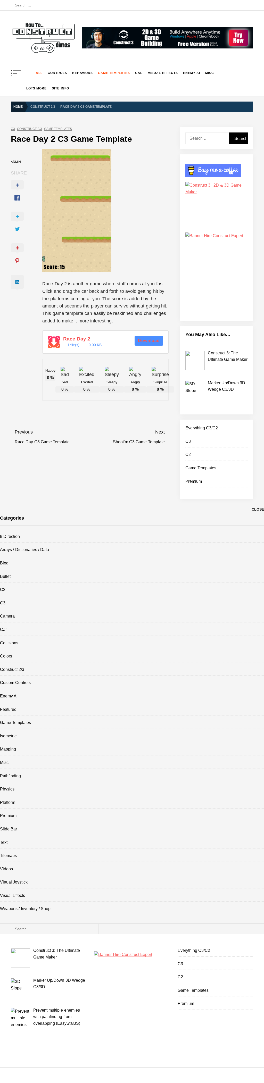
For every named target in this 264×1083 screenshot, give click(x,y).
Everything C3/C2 (201, 428)
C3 (13, 129)
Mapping (8, 749)
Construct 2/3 (29, 129)
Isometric (8, 736)
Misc (209, 73)
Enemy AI (191, 73)
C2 (188, 454)
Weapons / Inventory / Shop (25, 908)
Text (3, 842)
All (39, 73)
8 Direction (10, 536)
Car (139, 73)
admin (16, 162)
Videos (6, 869)
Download (149, 340)
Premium (193, 481)
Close (258, 509)
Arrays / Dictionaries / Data (24, 549)
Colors (6, 656)
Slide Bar (8, 829)
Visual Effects (163, 73)
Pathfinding (10, 776)
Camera (7, 616)
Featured (8, 709)
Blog (4, 563)
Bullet (5, 576)
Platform (7, 802)
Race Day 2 (76, 338)
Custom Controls (15, 682)
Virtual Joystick (14, 882)
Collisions (9, 643)
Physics (7, 789)
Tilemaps (8, 855)
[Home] (28, 73)
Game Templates (114, 73)
